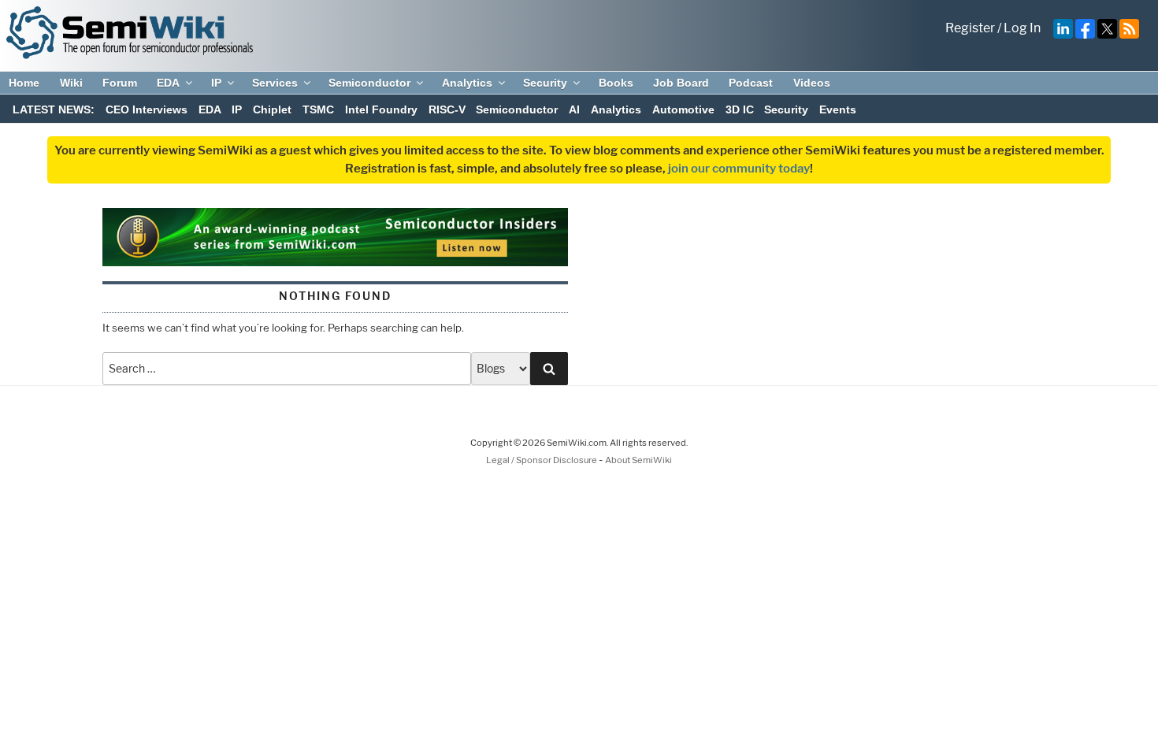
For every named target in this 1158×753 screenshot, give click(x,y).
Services (275, 82)
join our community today (739, 168)
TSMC (318, 109)
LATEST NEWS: (54, 109)
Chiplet (272, 109)
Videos (811, 82)
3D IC (740, 109)
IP (216, 82)
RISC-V (447, 109)
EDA (168, 82)
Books (616, 82)
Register (970, 27)
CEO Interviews (146, 109)
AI (574, 109)
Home (24, 82)
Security (545, 82)
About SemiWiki (638, 460)
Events (837, 109)
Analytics (467, 82)
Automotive (683, 109)
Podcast (751, 82)
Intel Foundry (381, 109)
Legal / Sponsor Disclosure (542, 460)
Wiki (71, 82)
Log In (1022, 27)
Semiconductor (369, 82)
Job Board (681, 82)
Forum (119, 82)
